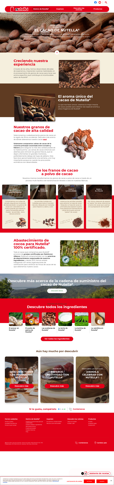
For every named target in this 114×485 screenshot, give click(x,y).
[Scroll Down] (57, 52)
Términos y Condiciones (32, 444)
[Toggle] (82, 473)
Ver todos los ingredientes (57, 339)
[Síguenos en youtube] (100, 2)
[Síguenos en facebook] (95, 2)
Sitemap (24, 444)
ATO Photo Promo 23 (16, 444)
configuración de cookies (74, 481)
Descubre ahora (57, 291)
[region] (57, 480)
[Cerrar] (111, 481)
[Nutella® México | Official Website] (19, 9)
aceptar (102, 481)
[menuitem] (41, 9)
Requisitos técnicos (35, 442)
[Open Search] (106, 2)
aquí (45, 139)
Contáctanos (79, 409)
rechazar (89, 481)
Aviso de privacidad (16, 442)
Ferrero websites (11, 419)
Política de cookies (26, 442)
